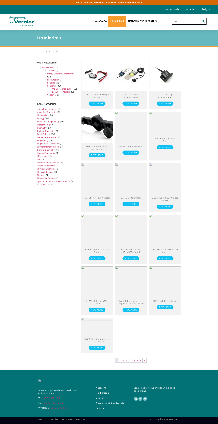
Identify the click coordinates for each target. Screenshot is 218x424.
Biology (40, 118)
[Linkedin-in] (136, 399)
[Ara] (203, 21)
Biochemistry (43, 115)
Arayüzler (51, 70)
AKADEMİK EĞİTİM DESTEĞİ (142, 21)
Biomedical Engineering (48, 121)
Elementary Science (46, 137)
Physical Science (45, 172)
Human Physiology (46, 153)
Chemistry (42, 128)
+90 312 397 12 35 (51, 398)
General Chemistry (46, 150)
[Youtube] (145, 399)
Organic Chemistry (46, 165)
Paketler (51, 82)
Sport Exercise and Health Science (53, 181)
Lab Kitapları (53, 79)
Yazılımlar (51, 95)
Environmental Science (48, 146)
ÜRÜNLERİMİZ (117, 21)
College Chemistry (46, 131)
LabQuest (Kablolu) (61, 92)
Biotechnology (44, 124)
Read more (97, 103)
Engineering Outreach (47, 143)
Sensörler (51, 86)
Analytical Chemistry (47, 112)
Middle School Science (48, 162)
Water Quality (43, 184)
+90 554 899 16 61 (58, 408)
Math (39, 159)
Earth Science (43, 134)
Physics (40, 175)
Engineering (42, 140)
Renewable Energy (46, 178)
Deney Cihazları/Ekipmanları (60, 73)
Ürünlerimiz (47, 67)
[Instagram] (140, 399)
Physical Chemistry (46, 169)
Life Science (43, 156)
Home (44, 51)
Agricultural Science (46, 109)
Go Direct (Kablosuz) (62, 89)
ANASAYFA (101, 21)
